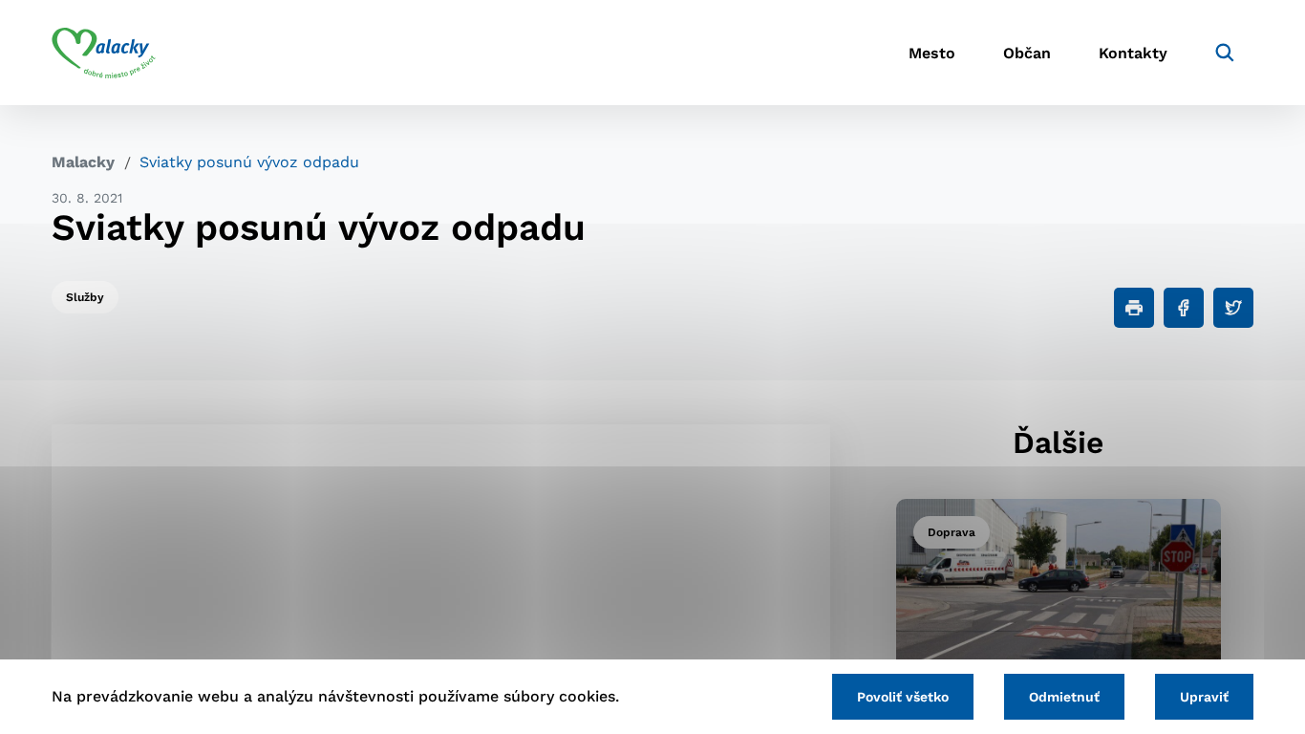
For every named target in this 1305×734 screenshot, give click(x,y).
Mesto (932, 53)
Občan (1027, 53)
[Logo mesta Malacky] (104, 52)
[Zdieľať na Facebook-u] (1184, 308)
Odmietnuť (1064, 696)
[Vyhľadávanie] (1224, 52)
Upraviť (1204, 696)
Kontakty (1133, 53)
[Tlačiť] (1134, 308)
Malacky (83, 162)
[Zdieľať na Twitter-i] (1233, 308)
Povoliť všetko (903, 696)
